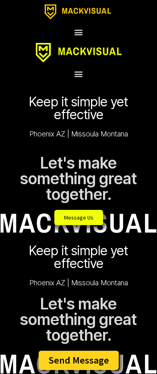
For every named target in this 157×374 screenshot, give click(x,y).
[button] (78, 32)
